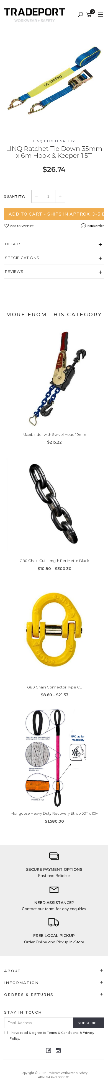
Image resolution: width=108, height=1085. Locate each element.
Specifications (22, 257)
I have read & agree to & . (52, 1035)
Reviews (14, 271)
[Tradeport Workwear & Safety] (36, 14)
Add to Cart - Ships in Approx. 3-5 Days (56, 214)
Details (13, 244)
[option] (54, 80)
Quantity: (14, 196)
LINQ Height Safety (54, 141)
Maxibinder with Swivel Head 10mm (54, 434)
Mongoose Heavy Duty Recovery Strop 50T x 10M (55, 813)
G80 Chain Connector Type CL (54, 687)
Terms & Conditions (63, 1032)
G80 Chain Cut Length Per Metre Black (54, 560)
